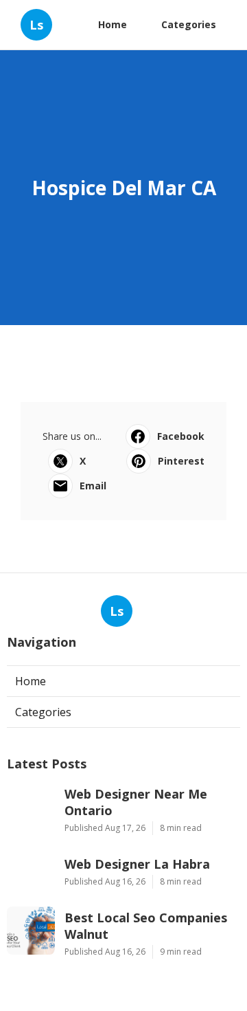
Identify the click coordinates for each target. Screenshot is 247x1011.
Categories (188, 24)
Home (112, 24)
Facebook (180, 436)
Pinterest (181, 460)
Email (93, 485)
